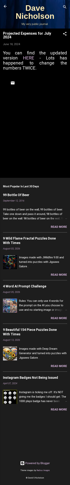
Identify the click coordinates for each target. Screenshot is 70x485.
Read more (59, 227)
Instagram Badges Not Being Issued (30, 378)
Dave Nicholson (35, 12)
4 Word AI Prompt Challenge (24, 286)
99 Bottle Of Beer (16, 195)
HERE (28, 58)
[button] (65, 34)
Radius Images (43, 470)
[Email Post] (12, 84)
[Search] (65, 7)
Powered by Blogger (37, 463)
